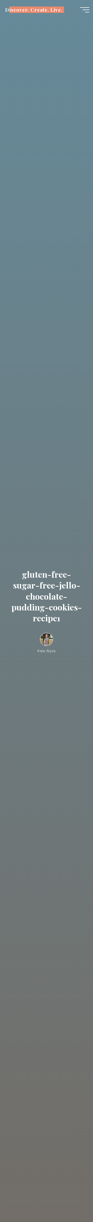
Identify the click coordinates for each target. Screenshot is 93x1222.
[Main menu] (84, 9)
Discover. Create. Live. (34, 9)
